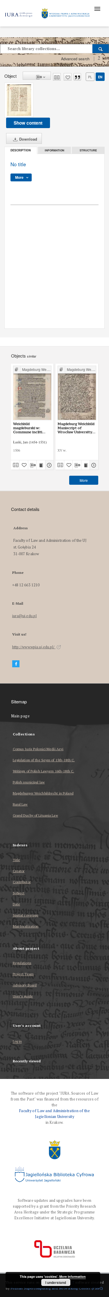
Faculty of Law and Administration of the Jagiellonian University (54, 1113)
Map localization (26, 926)
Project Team (23, 974)
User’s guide (23, 996)
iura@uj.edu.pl (24, 615)
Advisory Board (25, 985)
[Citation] (77, 77)
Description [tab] (20, 150)
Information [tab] (54, 150)
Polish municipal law (29, 782)
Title (16, 860)
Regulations (22, 963)
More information (72, 1276)
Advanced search (75, 58)
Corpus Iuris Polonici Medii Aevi (38, 749)
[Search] (100, 48)
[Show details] (48, 465)
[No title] (19, 100)
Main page (20, 716)
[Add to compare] (57, 77)
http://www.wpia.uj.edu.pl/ (34, 647)
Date (16, 904)
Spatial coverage (26, 915)
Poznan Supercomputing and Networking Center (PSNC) (57, 1288)
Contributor (22, 882)
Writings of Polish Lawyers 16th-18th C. (43, 771)
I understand (55, 1282)
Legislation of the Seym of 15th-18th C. (44, 760)
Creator (19, 871)
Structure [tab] (88, 150)
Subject (19, 893)
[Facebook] (16, 663)
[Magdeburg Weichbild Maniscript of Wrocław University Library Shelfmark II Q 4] (77, 393)
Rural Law (20, 804)
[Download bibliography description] (32, 465)
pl (90, 77)
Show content (28, 123)
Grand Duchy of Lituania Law (35, 815)
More (84, 480)
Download (27, 139)
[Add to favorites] (68, 77)
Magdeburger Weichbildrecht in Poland (43, 793)
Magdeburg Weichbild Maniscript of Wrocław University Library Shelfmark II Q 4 (76, 428)
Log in (17, 1041)
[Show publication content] (41, 465)
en (100, 77)
